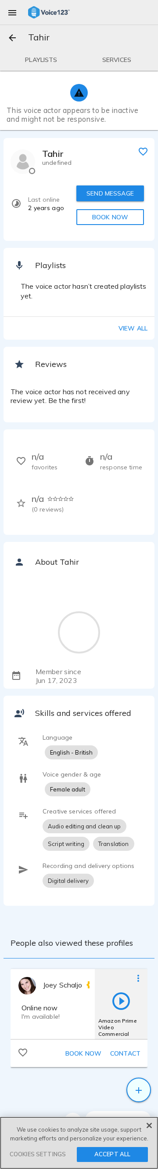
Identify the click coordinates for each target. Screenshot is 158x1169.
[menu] (12, 12)
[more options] (138, 978)
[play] (121, 1000)
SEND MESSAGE (110, 193)
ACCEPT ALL (112, 1154)
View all (132, 328)
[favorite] (143, 151)
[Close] (149, 1125)
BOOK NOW (110, 217)
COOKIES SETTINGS (38, 1154)
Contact (125, 1053)
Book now (83, 1053)
